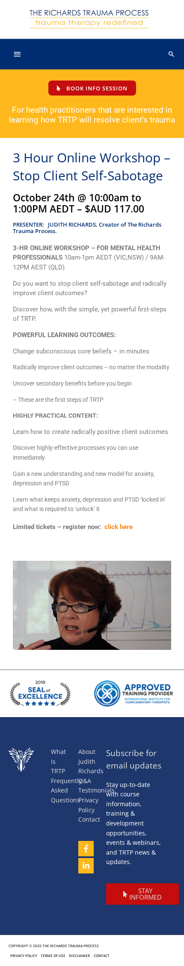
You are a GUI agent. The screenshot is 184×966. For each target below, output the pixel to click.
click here (118, 527)
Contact (89, 819)
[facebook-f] (88, 848)
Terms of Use (53, 955)
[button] (171, 54)
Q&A (84, 781)
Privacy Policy (23, 955)
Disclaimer (79, 955)
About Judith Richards (91, 761)
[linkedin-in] (88, 865)
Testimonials (96, 790)
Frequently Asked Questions (66, 790)
